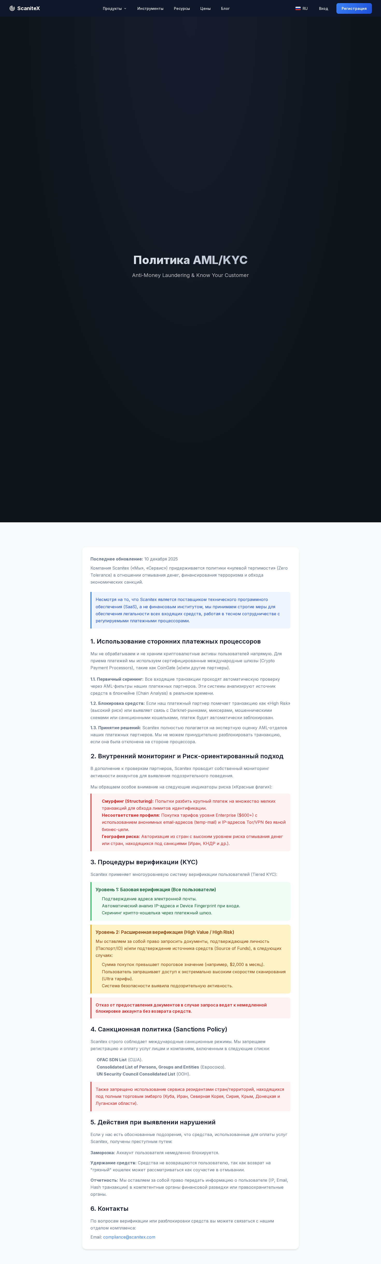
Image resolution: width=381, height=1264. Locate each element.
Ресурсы (182, 8)
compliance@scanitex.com (129, 1237)
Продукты (113, 8)
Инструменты (150, 8)
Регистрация (354, 8)
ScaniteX (28, 8)
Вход (323, 8)
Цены (205, 8)
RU (305, 8)
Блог (225, 8)
